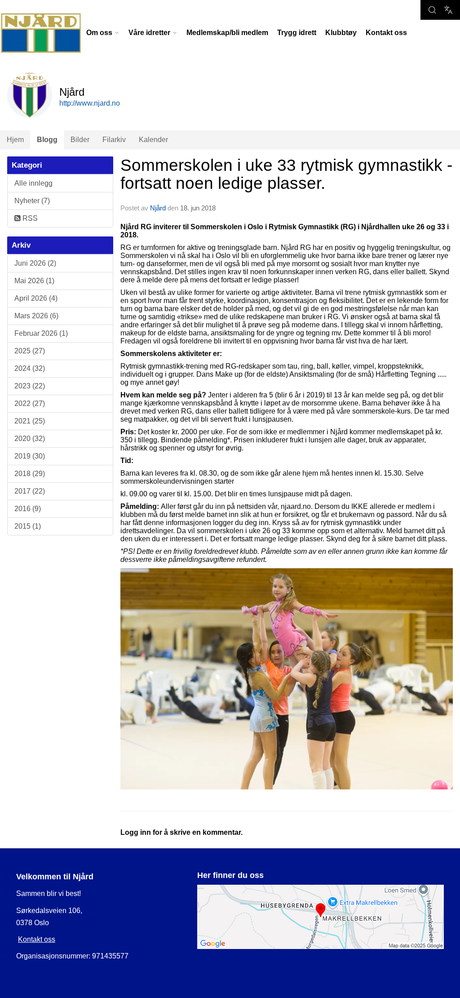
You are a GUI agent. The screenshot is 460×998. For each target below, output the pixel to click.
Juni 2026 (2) (35, 263)
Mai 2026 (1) (34, 281)
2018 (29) (29, 473)
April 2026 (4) (36, 298)
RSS (29, 218)
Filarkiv (114, 139)
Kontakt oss (386, 32)
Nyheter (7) (32, 201)
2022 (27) (29, 403)
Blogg (47, 139)
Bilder (80, 139)
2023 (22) (29, 386)
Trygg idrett (296, 32)
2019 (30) (29, 456)
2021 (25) (29, 421)
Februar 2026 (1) (41, 333)
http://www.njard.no (89, 103)
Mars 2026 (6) (36, 316)
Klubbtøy (341, 32)
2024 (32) (29, 368)
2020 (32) (29, 438)
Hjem (15, 139)
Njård (158, 208)
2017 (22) (29, 491)
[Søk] (432, 10)
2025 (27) (29, 351)
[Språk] (448, 10)
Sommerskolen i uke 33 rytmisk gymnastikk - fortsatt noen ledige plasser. (286, 174)
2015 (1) (27, 526)
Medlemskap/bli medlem (227, 32)
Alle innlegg (33, 183)
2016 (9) (27, 508)
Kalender (153, 139)
